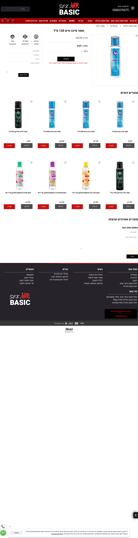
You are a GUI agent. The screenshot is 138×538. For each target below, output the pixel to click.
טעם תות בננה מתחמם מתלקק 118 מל (86, 193)
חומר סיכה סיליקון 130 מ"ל (120, 193)
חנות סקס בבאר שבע (119, 20)
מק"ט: (85, 38)
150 (130, 202)
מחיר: (85, 46)
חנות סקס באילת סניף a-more (124, 302)
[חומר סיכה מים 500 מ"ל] (52, 128)
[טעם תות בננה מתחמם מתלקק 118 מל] (85, 189)
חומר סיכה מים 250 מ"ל (86, 131)
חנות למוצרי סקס (27, 280)
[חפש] (13, 21)
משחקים (53, 20)
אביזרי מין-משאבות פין (59, 279)
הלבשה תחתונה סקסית (93, 283)
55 (131, 141)
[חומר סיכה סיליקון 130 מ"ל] (119, 189)
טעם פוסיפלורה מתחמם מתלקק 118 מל (52, 193)
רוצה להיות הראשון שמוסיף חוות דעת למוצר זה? (68, 63)
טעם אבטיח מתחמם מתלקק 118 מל (18, 193)
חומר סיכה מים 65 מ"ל (120, 131)
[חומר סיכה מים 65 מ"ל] (119, 128)
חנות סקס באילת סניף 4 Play (125, 299)
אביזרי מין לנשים (96, 274)
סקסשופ (30, 274)
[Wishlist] (8, 21)
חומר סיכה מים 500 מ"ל (52, 131)
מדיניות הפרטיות (57, 534)
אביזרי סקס (29, 277)
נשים (90, 20)
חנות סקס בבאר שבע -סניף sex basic (121, 297)
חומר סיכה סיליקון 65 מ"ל (18, 131)
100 (96, 202)
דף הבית (133, 20)
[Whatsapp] (3, 532)
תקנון (135, 280)
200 (62, 141)
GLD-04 (79, 38)
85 (80, 46)
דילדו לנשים (98, 280)
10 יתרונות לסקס (27, 283)
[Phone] (3, 527)
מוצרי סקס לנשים (95, 277)
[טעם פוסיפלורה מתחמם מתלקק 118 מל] (52, 189)
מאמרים (134, 274)
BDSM (71, 20)
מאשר (16, 533)
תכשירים (62, 20)
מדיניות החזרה (31, 20)
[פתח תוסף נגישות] (135, 515)
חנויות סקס (43, 20)
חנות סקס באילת (102, 20)
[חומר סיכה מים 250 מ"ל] (86, 128)
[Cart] (2, 21)
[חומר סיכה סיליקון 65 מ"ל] (18, 128)
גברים (81, 20)
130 (96, 141)
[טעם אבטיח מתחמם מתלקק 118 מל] (18, 189)
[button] (111, 145)
